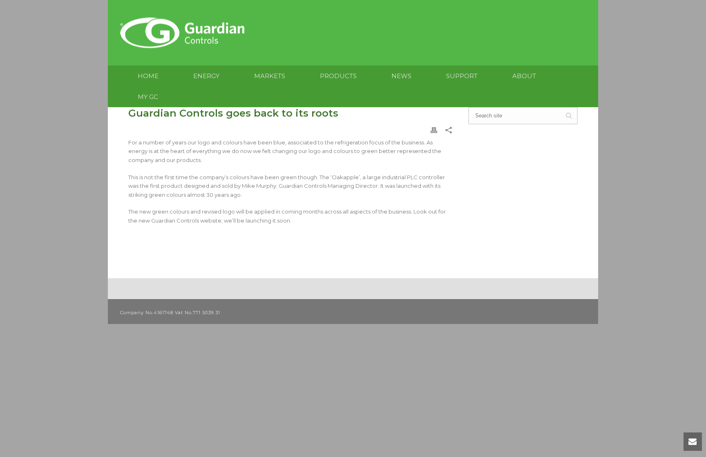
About (524, 76)
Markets (269, 76)
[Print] (434, 129)
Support (462, 76)
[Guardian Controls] (184, 32)
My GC (148, 97)
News (401, 76)
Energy (206, 76)
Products (338, 76)
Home (148, 76)
